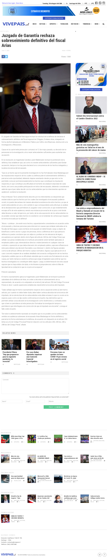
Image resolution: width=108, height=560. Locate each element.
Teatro (13, 521)
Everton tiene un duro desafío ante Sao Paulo (96, 438)
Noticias (42, 24)
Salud (12, 501)
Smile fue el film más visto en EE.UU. (97, 457)
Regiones (13, 462)
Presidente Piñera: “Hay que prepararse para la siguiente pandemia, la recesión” (11, 356)
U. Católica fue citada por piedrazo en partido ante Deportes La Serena (44, 439)
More (96, 24)
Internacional (97, 459)
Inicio (34, 24)
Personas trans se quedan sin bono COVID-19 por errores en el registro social (58, 355)
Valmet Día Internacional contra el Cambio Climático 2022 (90, 117)
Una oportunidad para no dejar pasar (17, 477)
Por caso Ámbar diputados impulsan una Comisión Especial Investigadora (34, 356)
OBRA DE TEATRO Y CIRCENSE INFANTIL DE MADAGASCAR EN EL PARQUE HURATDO (89, 248)
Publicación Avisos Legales (8, 3)
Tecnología (64, 24)
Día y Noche (74, 24)
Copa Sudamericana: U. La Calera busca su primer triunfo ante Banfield (71, 439)
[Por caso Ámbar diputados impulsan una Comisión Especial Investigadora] (35, 344)
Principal (22, 460)
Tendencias (86, 24)
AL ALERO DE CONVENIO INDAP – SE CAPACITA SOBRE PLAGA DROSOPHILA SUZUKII (90, 179)
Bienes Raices (19, 3)
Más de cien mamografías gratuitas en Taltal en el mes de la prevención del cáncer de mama (91, 147)
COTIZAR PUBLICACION (54, 18)
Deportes (53, 24)
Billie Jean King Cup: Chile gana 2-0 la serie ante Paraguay (18, 438)
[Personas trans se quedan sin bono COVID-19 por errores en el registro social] (59, 344)
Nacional (102, 121)
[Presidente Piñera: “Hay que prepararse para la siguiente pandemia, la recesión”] (11, 344)
